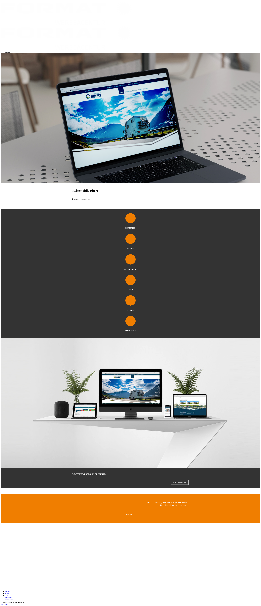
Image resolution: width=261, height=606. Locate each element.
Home (7, 52)
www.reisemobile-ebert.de (82, 199)
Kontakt (28, 52)
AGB (6, 595)
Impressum (8, 597)
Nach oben (4, 604)
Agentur (21, 52)
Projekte (14, 52)
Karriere (36, 52)
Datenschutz (9, 599)
